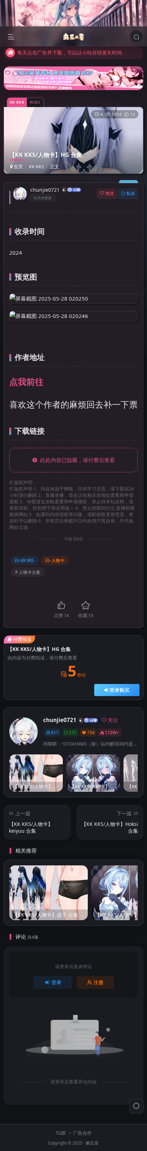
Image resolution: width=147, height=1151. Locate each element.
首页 (17, 166)
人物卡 (57, 560)
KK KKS (36, 166)
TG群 (61, 1133)
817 (55, 733)
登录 (56, 982)
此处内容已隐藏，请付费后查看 (76, 459)
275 (72, 733)
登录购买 (120, 689)
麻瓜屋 (92, 1143)
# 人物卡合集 (27, 572)
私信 (130, 193)
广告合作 (82, 1133)
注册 (98, 982)
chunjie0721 (45, 189)
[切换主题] (136, 1106)
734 (91, 733)
